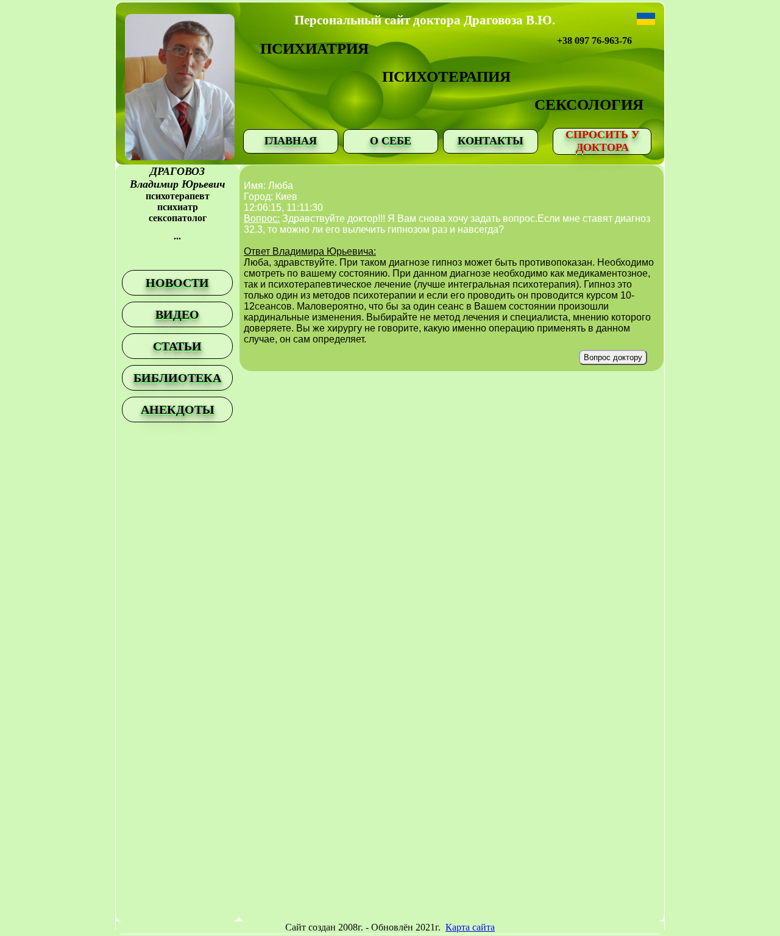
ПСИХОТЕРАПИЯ (446, 76)
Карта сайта (470, 927)
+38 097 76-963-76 (594, 40)
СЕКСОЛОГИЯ (589, 104)
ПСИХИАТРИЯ (314, 48)
